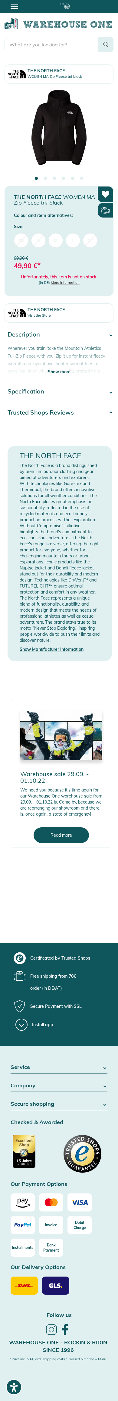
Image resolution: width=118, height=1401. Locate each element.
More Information (65, 282)
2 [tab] (45, 179)
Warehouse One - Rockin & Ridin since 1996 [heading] (58, 1346)
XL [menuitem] (90, 240)
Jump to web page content (26, 3)
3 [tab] (54, 179)
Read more (61, 835)
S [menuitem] (38, 240)
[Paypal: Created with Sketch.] (23, 1225)
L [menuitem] (73, 240)
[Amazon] (23, 1202)
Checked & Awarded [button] (37, 1122)
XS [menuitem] (21, 240)
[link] (51, 1334)
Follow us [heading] (59, 1315)
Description (24, 334)
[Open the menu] (14, 6)
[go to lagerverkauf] (61, 734)
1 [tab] (36, 179)
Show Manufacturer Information (52, 649)
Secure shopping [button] (32, 1104)
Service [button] (20, 1067)
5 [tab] (73, 179)
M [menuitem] (55, 240)
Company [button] (23, 1086)
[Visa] (79, 1202)
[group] (58, 958)
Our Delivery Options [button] (38, 1267)
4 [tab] (64, 179)
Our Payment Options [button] (39, 1184)
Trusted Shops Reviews (41, 412)
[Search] (105, 44)
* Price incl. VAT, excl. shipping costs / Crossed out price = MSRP (58, 1359)
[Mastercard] (51, 1202)
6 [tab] (82, 179)
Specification (26, 391)
